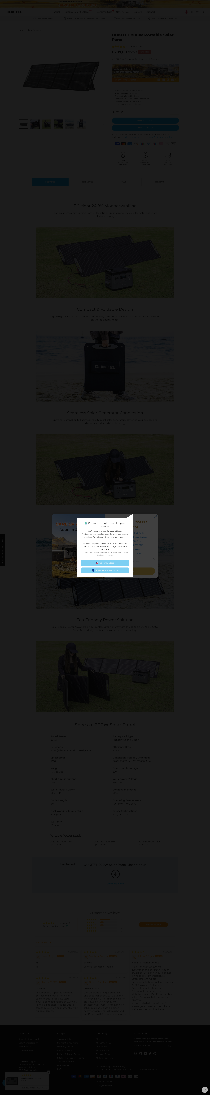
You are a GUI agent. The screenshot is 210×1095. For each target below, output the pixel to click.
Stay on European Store (107, 570)
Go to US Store (106, 563)
